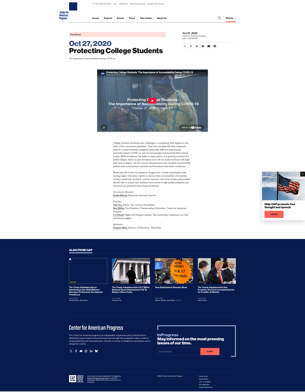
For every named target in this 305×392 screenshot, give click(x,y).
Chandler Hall (116, 300)
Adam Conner (202, 300)
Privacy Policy (203, 379)
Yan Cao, (117, 204)
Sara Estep (170, 300)
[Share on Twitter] (185, 46)
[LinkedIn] (91, 351)
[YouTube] (81, 351)
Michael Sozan (74, 300)
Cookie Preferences (205, 387)
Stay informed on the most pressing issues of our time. (190, 339)
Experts (108, 18)
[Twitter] (71, 351)
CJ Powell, (118, 214)
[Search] (219, 19)
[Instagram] (86, 351)
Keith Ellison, (120, 195)
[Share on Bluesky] (202, 46)
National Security (137, 4)
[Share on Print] (214, 46)
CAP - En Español (205, 382)
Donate (230, 18)
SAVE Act (123, 4)
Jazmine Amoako (160, 300)
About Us (161, 18)
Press (132, 18)
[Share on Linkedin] (196, 46)
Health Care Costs (156, 4)
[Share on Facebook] (190, 46)
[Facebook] (76, 351)
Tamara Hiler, (120, 227)
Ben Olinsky (84, 300)
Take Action (146, 18)
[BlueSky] (96, 351)
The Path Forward (103, 4)
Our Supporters (204, 384)
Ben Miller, (119, 208)
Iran (115, 4)
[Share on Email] (208, 46)
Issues (95, 18)
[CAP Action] (77, 378)
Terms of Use (203, 376)
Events (120, 18)
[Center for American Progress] (73, 11)
